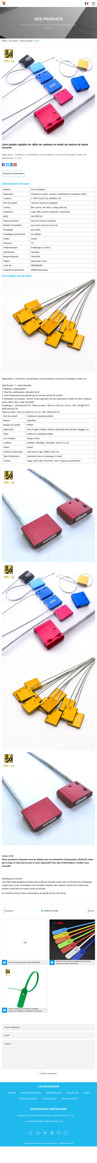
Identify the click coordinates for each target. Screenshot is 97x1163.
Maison (4, 41)
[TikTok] (66, 1133)
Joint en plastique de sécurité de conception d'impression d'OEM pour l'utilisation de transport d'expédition (25, 1010)
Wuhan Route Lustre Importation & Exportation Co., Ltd (45, 1116)
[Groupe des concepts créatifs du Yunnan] (4, 3)
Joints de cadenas (26, 41)
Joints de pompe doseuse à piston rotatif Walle (24, 962)
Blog (87, 1093)
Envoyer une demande (13, 173)
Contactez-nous (28, 1099)
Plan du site (50, 1099)
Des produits (13, 41)
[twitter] (45, 1133)
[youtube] (52, 1133)
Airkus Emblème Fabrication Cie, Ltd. (45, 1121)
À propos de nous (31, 1093)
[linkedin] (38, 1133)
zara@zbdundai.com (66, 1143)
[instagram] (59, 1133)
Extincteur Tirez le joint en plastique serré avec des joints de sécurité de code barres (73, 962)
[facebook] (31, 1133)
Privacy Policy (70, 1099)
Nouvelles (73, 1093)
